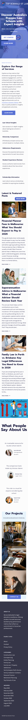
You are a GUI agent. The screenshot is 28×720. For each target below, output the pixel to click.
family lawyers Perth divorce (12, 670)
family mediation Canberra (12, 673)
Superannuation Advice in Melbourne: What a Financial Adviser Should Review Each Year (14, 294)
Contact (6, 644)
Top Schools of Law (10, 680)
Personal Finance (9, 675)
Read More (5, 264)
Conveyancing (8, 657)
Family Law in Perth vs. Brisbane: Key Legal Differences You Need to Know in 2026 (13, 361)
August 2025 (8, 703)
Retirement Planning (10, 678)
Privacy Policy (8, 647)
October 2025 (8, 698)
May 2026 (7, 688)
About (5, 641)
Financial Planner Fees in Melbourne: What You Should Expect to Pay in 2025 (12, 227)
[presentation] (14, 210)
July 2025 (7, 706)
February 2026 (8, 690)
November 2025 (9, 695)
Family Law (7, 662)
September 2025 (9, 701)
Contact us (14, 597)
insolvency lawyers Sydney (10, 102)
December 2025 (8, 693)
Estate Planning (9, 660)
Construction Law (9, 655)
